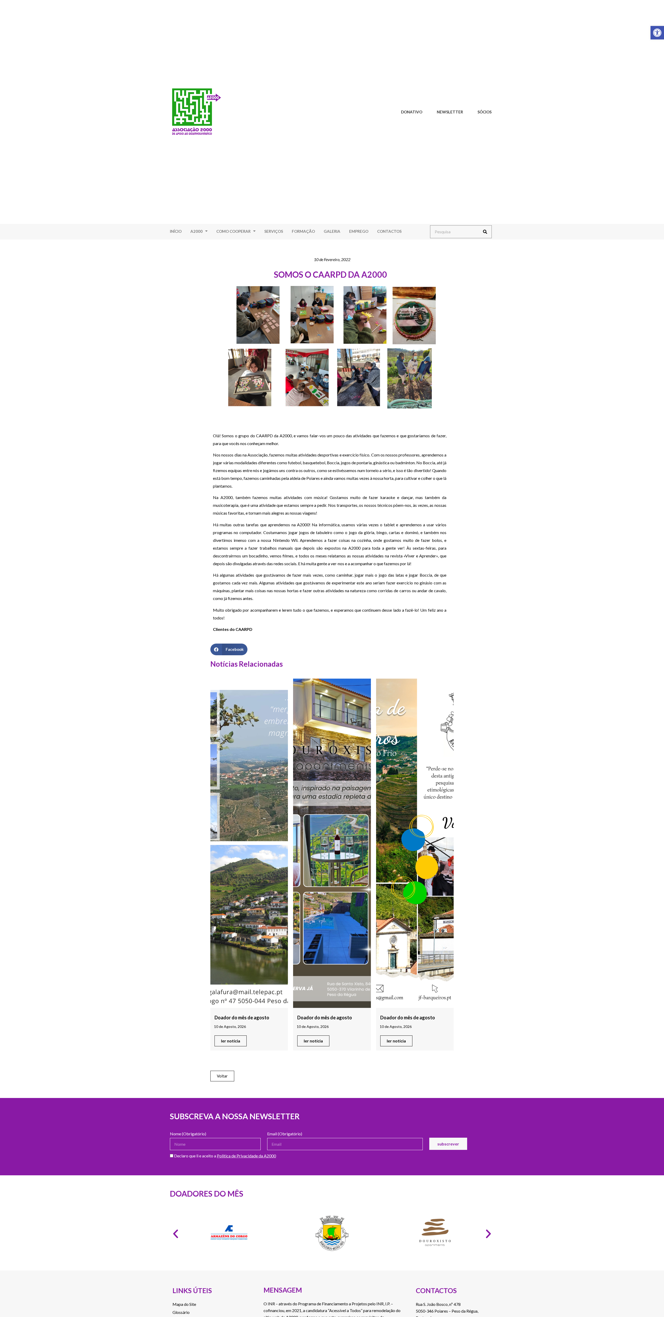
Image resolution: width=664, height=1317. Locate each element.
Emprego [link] (358, 231)
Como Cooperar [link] (233, 231)
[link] (657, 32)
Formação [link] (303, 231)
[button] (228, 649)
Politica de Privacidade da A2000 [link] (246, 1155)
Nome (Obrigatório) (188, 1134)
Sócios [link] (485, 112)
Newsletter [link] (450, 112)
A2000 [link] (196, 231)
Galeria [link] (332, 231)
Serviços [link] (273, 231)
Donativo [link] (411, 112)
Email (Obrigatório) (284, 1134)
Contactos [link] (389, 231)
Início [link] (176, 231)
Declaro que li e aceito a (224, 1156)
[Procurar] (485, 232)
